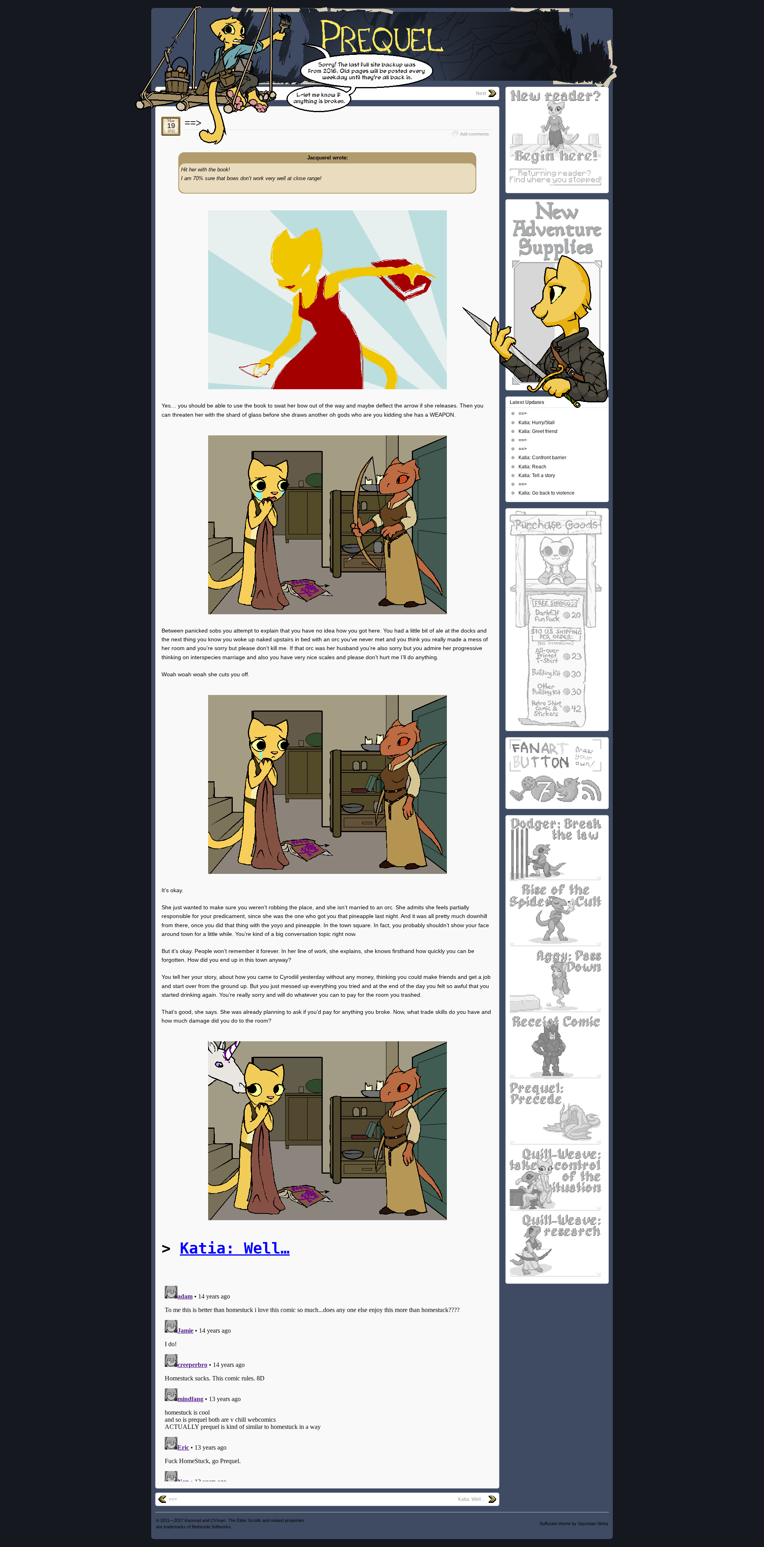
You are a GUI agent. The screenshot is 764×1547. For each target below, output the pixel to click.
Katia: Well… (235, 1248)
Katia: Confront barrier (542, 457)
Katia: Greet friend (537, 431)
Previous (178, 93)
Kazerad (193, 1520)
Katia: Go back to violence (546, 493)
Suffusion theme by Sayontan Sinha (574, 1523)
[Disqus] (327, 1382)
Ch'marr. (218, 1520)
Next (481, 93)
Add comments (474, 134)
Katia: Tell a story (536, 475)
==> (193, 122)
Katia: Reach (532, 467)
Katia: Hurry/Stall (536, 422)
